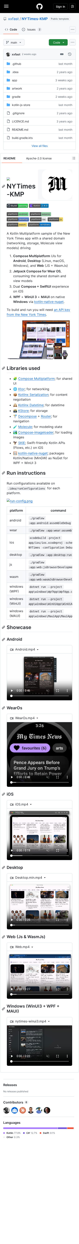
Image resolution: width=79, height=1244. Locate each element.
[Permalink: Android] (4, 639)
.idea (15, 72)
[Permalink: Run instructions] (4, 473)
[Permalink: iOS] (4, 794)
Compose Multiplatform (36, 379)
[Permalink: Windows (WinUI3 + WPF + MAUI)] (4, 1009)
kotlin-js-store (21, 105)
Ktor (21, 389)
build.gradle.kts (22, 137)
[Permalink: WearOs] (4, 708)
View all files (40, 146)
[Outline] (73, 158)
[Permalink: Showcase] (4, 627)
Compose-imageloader (35, 432)
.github (16, 63)
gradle (16, 96)
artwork (17, 88)
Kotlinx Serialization (33, 395)
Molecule (25, 427)
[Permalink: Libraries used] (4, 368)
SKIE (21, 443)
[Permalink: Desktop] (4, 867)
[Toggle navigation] (6, 6)
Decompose (27, 416)
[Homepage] (39, 6)
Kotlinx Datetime (31, 405)
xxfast (13, 19)
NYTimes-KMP (35, 19)
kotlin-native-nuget (49, 302)
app (14, 80)
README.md (20, 129)
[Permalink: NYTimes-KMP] (4, 186)
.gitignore (18, 113)
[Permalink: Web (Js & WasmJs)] (4, 937)
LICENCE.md (20, 121)
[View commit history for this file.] (69, 54)
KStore (23, 411)
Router (46, 416)
